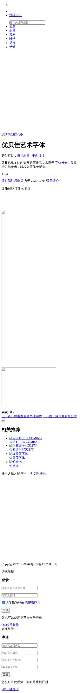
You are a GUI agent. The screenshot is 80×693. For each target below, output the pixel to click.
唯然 (12, 38)
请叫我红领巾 (11, 180)
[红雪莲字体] (18, 453)
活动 (12, 47)
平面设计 (38, 155)
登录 (43, 473)
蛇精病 (14, 466)
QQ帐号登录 (10, 625)
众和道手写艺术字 (21, 449)
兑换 (12, 42)
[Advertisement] (40, 92)
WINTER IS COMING (24, 441)
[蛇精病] (15, 461)
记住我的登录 (14, 602)
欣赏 (12, 30)
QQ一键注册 (10, 689)
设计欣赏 (23, 155)
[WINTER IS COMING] (25, 438)
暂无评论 (52, 180)
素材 (12, 34)
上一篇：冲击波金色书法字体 (22, 416)
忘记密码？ (32, 602)
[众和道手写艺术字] (23, 445)
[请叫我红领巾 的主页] (12, 134)
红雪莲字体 (17, 457)
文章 (12, 26)
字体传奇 (61, 162)
